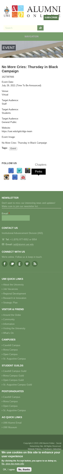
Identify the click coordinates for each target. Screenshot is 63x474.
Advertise (57, 449)
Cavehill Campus (11, 345)
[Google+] (27, 172)
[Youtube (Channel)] (23, 179)
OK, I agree (9, 469)
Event (13, 148)
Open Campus (10, 354)
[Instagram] (6, 179)
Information (9, 324)
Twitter (12, 264)
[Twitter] (19, 172)
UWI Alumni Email (12, 422)
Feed (35, 264)
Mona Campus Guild (13, 375)
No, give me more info (13, 463)
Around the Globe (12, 315)
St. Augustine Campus (14, 358)
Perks (38, 171)
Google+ (20, 264)
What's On (8, 333)
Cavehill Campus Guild (14, 371)
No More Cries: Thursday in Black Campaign (24, 142)
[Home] (32, 12)
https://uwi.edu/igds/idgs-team (17, 131)
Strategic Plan (10, 302)
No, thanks (24, 469)
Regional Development (14, 293)
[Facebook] (11, 172)
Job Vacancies (10, 289)
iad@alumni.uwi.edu (23, 244)
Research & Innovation (14, 298)
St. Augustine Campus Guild (17, 384)
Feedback (47, 449)
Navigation (31, 36)
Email (6, 213)
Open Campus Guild (13, 380)
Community (9, 319)
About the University (13, 284)
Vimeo (27, 264)
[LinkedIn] (15, 179)
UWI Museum (10, 427)
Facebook (5, 264)
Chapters (40, 164)
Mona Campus (10, 349)
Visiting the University (14, 328)
